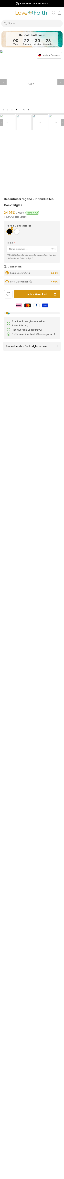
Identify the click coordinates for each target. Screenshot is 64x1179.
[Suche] (5, 23)
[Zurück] (60, 82)
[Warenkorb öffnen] (59, 13)
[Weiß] (17, 232)
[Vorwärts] (3, 82)
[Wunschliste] (53, 13)
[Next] (62, 122)
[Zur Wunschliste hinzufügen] (8, 294)
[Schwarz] (9, 232)
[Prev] (1, 122)
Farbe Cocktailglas (19, 225)
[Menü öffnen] (4, 12)
